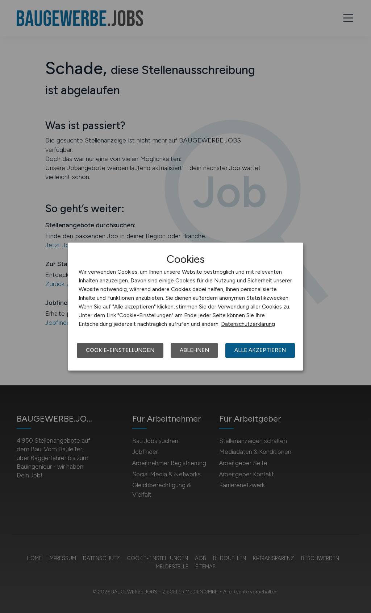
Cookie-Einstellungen (120, 350)
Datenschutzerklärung (248, 324)
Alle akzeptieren (260, 350)
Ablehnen (194, 350)
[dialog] (185, 307)
